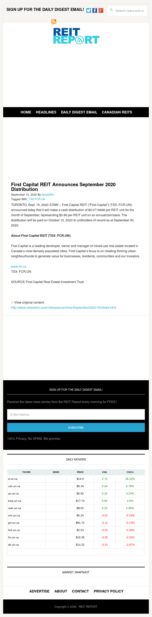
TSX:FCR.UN (36, 199)
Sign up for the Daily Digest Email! (45, 9)
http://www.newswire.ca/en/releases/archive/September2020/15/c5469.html (63, 307)
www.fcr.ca (18, 266)
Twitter (88, 10)
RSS (53, 21)
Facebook (94, 10)
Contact (80, 591)
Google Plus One (101, 10)
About (60, 591)
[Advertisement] (76, 75)
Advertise (39, 591)
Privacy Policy (109, 591)
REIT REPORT (76, 36)
